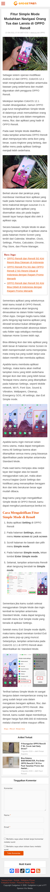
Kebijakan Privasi (28, 880)
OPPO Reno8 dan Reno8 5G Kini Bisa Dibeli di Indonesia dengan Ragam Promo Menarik (25, 287)
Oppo (6, 729)
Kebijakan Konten (8, 883)
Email (7, 827)
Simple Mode (21, 729)
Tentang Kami (6, 880)
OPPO (42, 33)
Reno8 (12, 729)
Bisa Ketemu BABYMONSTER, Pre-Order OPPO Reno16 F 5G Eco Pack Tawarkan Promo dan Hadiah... (32, 763)
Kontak (16, 880)
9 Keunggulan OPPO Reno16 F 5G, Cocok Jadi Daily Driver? (33, 746)
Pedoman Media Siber (26, 883)
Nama (7, 815)
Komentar (8, 788)
